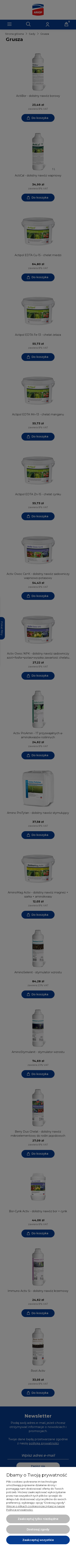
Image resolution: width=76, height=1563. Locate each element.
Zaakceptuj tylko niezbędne (38, 1519)
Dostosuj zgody (38, 1529)
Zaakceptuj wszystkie (38, 1540)
